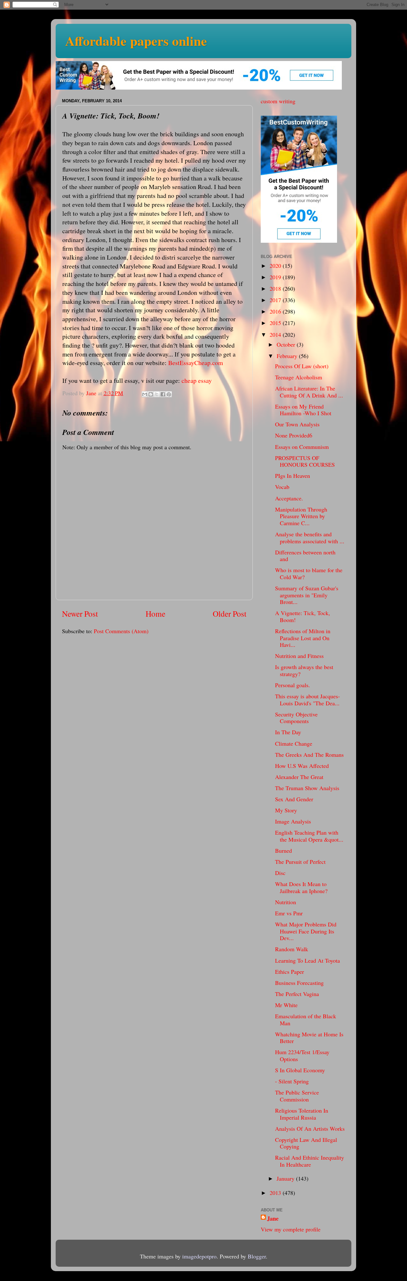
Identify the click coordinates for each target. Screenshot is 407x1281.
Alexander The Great (299, 777)
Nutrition (285, 902)
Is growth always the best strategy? (304, 670)
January (286, 1178)
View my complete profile (291, 1229)
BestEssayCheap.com (195, 362)
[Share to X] (157, 394)
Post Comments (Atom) (121, 631)
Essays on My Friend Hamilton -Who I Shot (303, 410)
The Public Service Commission (297, 1095)
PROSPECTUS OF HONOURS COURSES (305, 461)
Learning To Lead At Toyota (307, 960)
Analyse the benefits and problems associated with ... (309, 537)
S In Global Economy (300, 1070)
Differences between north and (305, 555)
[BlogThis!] (151, 394)
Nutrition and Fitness (299, 656)
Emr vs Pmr (289, 913)
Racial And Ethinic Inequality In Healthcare (309, 1161)
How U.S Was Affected (302, 765)
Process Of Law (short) (301, 366)
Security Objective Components (296, 717)
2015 (276, 323)
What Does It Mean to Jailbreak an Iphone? (301, 887)
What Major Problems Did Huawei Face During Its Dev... (305, 931)
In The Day (288, 732)
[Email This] (144, 394)
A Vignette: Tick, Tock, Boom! (302, 616)
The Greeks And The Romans (309, 754)
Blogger (257, 1256)
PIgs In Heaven (292, 475)
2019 (276, 277)
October (287, 344)
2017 (276, 300)
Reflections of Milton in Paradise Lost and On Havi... (302, 637)
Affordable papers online (136, 40)
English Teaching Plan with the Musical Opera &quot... (309, 836)
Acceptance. (289, 498)
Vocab (282, 487)
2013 (276, 1192)
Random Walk (291, 949)
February (288, 356)
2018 (276, 288)
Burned (283, 850)
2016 (276, 311)
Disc (280, 873)
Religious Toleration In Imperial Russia (301, 1114)
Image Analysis (293, 821)
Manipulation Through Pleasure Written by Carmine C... (301, 516)
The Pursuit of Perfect (300, 861)
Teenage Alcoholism (298, 377)
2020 (276, 265)
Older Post (229, 613)
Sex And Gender (294, 799)
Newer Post (80, 613)
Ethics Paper (289, 971)
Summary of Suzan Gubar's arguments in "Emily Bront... (306, 595)
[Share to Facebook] (163, 394)
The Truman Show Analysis (307, 788)
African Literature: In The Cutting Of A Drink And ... (309, 391)
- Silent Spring (292, 1081)
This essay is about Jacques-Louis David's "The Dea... (307, 699)
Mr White (286, 1005)
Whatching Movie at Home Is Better (309, 1037)
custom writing (278, 101)
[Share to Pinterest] (169, 394)
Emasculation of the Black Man (305, 1019)
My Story (286, 810)
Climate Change (293, 743)
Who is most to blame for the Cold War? (308, 573)
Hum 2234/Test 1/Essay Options (302, 1055)
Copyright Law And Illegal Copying (306, 1143)
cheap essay (197, 380)
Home (155, 613)
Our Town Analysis (297, 424)
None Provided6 (293, 435)
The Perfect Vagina (297, 994)
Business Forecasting (299, 982)
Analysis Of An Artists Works (310, 1128)
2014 (276, 334)
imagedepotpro (199, 1256)
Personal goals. (292, 685)
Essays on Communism (302, 447)
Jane (273, 1219)
